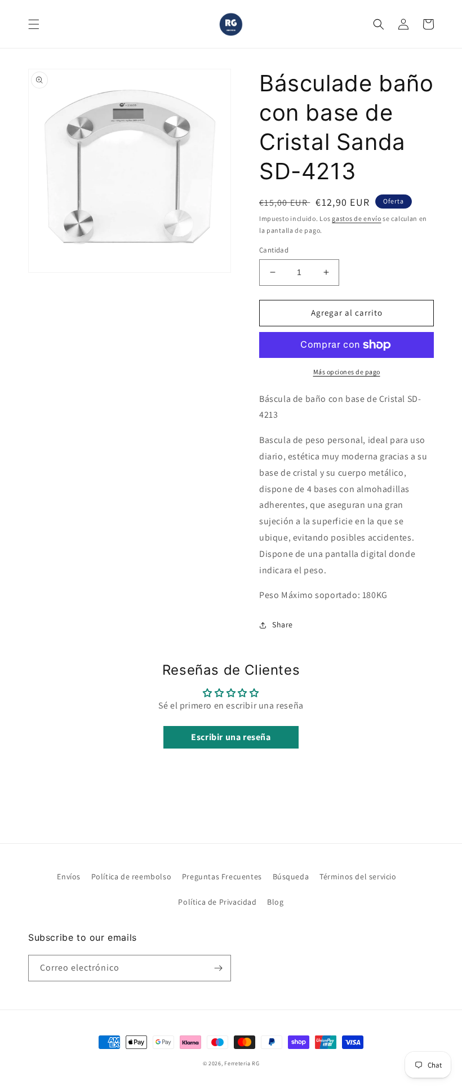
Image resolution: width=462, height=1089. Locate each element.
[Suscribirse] (218, 968)
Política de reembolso (131, 876)
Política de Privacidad (217, 902)
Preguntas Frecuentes (222, 876)
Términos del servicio (358, 876)
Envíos (69, 876)
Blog (275, 902)
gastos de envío (356, 218)
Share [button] (282, 624)
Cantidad (273, 250)
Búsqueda (291, 876)
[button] (33, 24)
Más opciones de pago (346, 372)
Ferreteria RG (241, 1063)
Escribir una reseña (230, 737)
